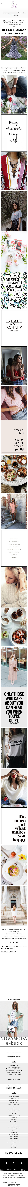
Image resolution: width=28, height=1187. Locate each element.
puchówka (13, 1136)
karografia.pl (24, 1170)
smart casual (13, 1113)
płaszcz (13, 1119)
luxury (13, 1147)
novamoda (13, 1138)
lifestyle (7, 22)
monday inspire (17, 22)
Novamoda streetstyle (13, 1115)
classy (13, 1111)
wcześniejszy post (8, 946)
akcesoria (12, 1123)
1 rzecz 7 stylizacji (13, 1126)
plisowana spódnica (13, 1140)
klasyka (13, 1117)
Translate (15, 15)
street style (13, 1102)
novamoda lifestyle (14, 24)
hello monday (19, 21)
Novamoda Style (13, 1169)
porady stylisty (13, 1096)
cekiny (13, 1132)
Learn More (12, 1185)
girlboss (13, 1106)
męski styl (13, 1143)
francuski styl (13, 1145)
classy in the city (12, 1104)
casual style (13, 1128)
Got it (18, 1185)
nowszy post (21, 946)
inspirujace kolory (13, 1134)
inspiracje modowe (13, 1109)
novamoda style (13, 1094)
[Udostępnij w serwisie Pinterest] (17, 943)
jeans (13, 1130)
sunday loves (13, 1121)
